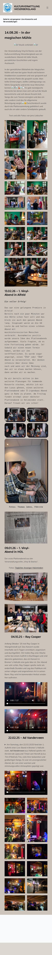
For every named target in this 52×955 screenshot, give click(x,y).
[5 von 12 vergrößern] (22, 847)
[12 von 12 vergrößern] (44, 898)
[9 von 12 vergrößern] (22, 881)
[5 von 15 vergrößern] (22, 184)
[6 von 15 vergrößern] (44, 184)
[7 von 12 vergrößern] (22, 864)
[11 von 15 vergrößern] (22, 230)
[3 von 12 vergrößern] (22, 818)
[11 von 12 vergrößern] (22, 898)
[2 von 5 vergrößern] (44, 411)
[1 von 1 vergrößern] (44, 575)
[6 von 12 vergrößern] (44, 847)
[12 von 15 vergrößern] (44, 230)
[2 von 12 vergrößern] (44, 801)
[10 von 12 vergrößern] (44, 881)
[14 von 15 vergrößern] (44, 245)
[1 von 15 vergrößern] (22, 123)
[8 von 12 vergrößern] (44, 864)
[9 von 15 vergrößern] (22, 215)
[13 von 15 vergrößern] (22, 245)
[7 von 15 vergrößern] (22, 199)
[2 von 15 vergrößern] (44, 123)
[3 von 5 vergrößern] (22, 426)
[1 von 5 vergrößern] (22, 411)
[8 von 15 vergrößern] (44, 199)
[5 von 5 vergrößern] (44, 442)
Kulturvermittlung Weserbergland (27, 8)
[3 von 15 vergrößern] (22, 153)
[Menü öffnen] (47, 7)
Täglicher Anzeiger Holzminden (29, 568)
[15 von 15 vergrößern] (44, 261)
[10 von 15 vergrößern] (44, 215)
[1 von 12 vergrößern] (22, 801)
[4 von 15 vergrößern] (44, 153)
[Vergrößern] (44, 515)
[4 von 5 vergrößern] (44, 426)
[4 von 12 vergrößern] (44, 818)
